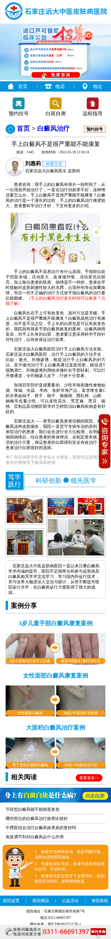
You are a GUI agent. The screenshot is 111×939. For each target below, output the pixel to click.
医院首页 (11, 901)
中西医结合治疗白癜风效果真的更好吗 (41, 828)
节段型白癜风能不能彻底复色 (32, 809)
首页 (23, 86)
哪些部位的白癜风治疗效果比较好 (37, 818)
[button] (51, 76)
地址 (97, 86)
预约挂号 (19, 113)
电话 (60, 86)
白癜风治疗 (53, 128)
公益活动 (70, 901)
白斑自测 (56, 113)
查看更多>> (89, 778)
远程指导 (93, 113)
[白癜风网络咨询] (55, 79)
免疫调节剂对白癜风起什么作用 (35, 837)
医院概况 (41, 901)
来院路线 (99, 901)
